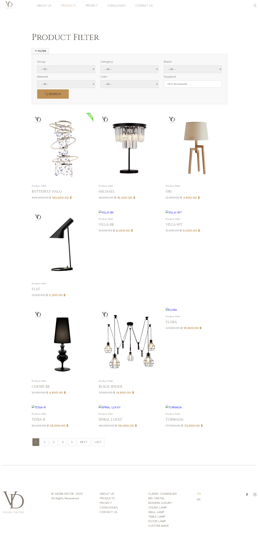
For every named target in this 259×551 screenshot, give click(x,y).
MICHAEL (107, 191)
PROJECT (92, 6)
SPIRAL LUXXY (110, 419)
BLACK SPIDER (110, 386)
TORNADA (174, 419)
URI (169, 191)
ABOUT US (44, 6)
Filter (41, 51)
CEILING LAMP (157, 507)
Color (103, 77)
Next (83, 442)
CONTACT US (144, 6)
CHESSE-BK (41, 386)
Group (41, 62)
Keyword (170, 77)
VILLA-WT (174, 224)
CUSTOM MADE (158, 526)
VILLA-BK (106, 224)
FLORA (171, 322)
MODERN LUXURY (160, 503)
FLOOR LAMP (157, 521)
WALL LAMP (156, 512)
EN (198, 499)
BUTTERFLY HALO (47, 191)
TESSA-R (38, 419)
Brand (167, 62)
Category (106, 62)
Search (54, 94)
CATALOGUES (116, 6)
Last (98, 442)
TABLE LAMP (156, 517)
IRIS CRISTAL (156, 498)
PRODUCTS (68, 6)
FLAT (36, 289)
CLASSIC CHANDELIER (162, 494)
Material (42, 77)
